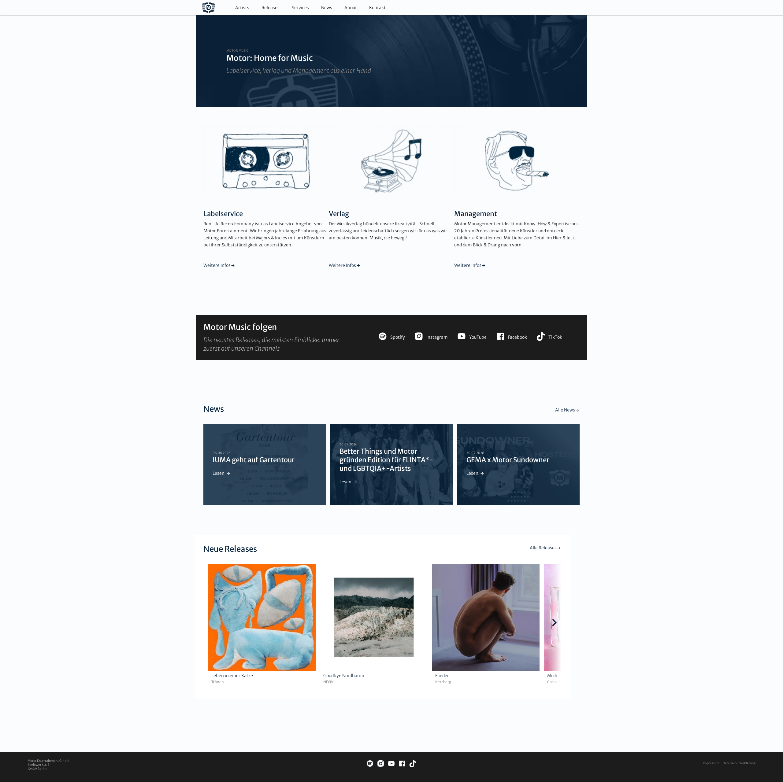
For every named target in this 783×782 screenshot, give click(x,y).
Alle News (565, 410)
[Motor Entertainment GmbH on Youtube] (391, 764)
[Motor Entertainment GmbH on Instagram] (380, 764)
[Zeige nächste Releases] (554, 623)
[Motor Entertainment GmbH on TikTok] (413, 764)
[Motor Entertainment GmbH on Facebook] (402, 764)
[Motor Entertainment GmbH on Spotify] (370, 764)
